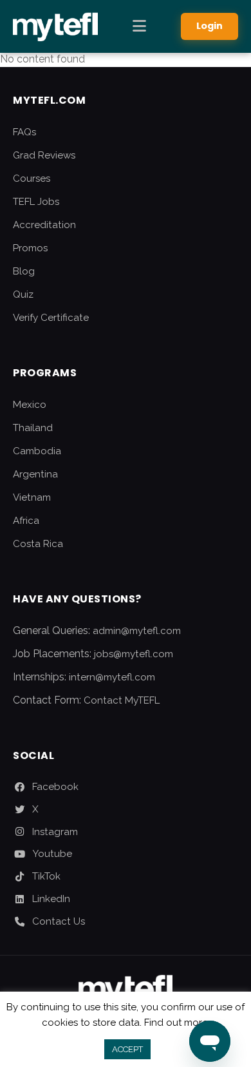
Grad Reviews (44, 155)
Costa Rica (38, 544)
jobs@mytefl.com (133, 654)
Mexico (29, 404)
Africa (26, 520)
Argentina (35, 474)
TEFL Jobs (36, 201)
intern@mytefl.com (112, 677)
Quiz (23, 294)
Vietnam (32, 497)
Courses (31, 178)
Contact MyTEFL (122, 700)
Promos (30, 248)
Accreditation (44, 225)
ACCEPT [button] (127, 1049)
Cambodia (37, 451)
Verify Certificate (51, 317)
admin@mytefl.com (137, 631)
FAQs (24, 132)
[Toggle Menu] (139, 26)
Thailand (33, 428)
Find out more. (177, 1022)
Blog (24, 271)
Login (209, 25)
